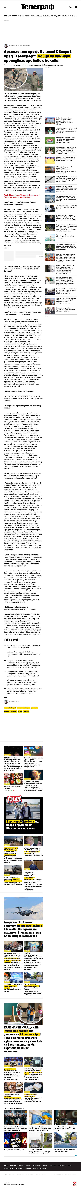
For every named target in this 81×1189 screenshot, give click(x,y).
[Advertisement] (23, 727)
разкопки (34, 708)
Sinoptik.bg (43, 1168)
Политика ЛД (67, 1174)
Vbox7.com (13, 1165)
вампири (14, 711)
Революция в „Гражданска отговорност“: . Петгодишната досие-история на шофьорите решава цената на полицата (33, 1074)
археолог (20, 708)
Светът (27, 16)
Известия (74, 1174)
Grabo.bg (28, 1168)
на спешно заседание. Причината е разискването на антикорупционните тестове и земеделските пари (12, 1074)
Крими (39, 16)
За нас (5, 1174)
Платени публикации (21, 1174)
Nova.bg (45, 1165)
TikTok (44, 1174)
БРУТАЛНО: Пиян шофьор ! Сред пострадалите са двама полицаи (13, 988)
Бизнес (46, 16)
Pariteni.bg (53, 1165)
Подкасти (57, 16)
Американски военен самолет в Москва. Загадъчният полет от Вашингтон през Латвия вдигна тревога (23, 929)
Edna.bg (35, 1168)
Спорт (14, 16)
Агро (51, 16)
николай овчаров (10, 708)
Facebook (38, 1174)
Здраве (33, 16)
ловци (20, 711)
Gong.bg (21, 1165)
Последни (7, 16)
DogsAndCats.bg (8, 1168)
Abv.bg (6, 1165)
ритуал (6, 711)
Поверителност (59, 1174)
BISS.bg (70, 1165)
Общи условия (21, 1184)
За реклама (11, 1174)
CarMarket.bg (62, 1165)
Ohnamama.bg (19, 1168)
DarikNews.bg (36, 1165)
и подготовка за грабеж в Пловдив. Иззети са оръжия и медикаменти (32, 1098)
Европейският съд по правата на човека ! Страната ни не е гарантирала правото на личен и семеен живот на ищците (13, 855)
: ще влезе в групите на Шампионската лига (22, 825)
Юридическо (66, 16)
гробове (26, 711)
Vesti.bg (28, 1165)
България (21, 16)
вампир (27, 708)
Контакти (31, 1174)
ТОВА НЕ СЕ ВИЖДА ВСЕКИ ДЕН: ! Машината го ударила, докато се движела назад (13, 881)
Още (73, 16)
